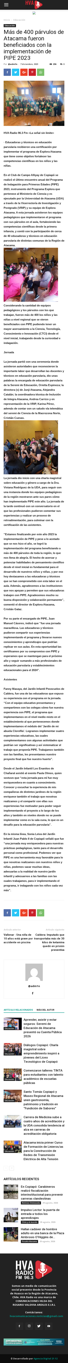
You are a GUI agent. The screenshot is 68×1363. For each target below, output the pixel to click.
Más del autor (45, 1010)
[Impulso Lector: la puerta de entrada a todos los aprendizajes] (11, 1215)
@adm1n (12, 64)
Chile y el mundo (29, 1222)
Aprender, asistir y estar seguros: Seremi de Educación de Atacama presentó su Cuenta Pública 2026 (43, 1028)
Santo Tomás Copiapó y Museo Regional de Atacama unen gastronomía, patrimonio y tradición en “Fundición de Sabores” (43, 1100)
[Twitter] (39, 1326)
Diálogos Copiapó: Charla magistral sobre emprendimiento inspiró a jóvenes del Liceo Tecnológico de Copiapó (41, 1053)
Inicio (7, 19)
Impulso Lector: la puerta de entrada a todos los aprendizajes (40, 1214)
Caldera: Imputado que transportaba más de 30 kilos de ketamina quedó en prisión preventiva (49, 942)
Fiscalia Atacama (29, 1241)
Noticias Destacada (31, 1203)
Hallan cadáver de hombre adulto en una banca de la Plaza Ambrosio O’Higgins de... (42, 1233)
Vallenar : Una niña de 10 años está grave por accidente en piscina (18, 938)
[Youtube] (48, 1326)
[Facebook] (34, 993)
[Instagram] (29, 1326)
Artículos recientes (21, 1179)
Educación (19, 19)
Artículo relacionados (18, 1010)
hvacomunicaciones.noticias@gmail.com (36, 1316)
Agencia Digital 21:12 (45, 1358)
